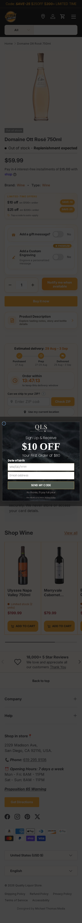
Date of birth (16, 461)
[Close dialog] (4, 423)
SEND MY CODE (41, 485)
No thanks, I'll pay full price (41, 492)
